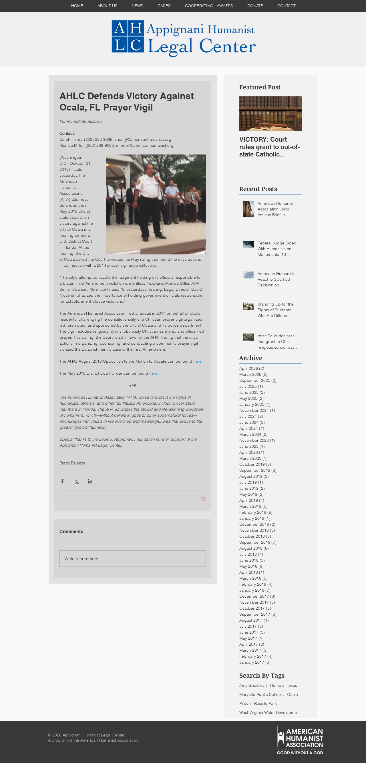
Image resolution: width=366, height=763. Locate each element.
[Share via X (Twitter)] (76, 481)
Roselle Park (265, 703)
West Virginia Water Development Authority (270, 712)
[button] (164, 5)
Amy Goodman (253, 685)
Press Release (72, 462)
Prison (245, 703)
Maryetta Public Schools (261, 694)
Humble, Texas (283, 685)
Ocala (292, 694)
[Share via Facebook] (62, 481)
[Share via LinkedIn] (90, 481)
